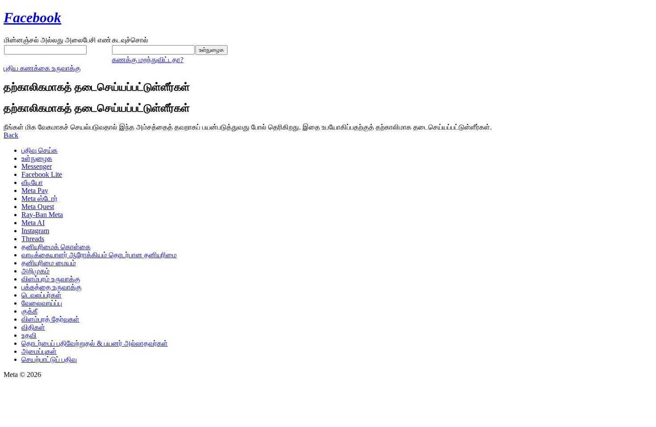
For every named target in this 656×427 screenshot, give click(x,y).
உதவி (29, 335)
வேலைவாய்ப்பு (41, 303)
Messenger (36, 166)
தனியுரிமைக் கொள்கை (56, 247)
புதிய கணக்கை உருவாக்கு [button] (42, 68)
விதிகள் (33, 327)
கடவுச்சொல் (130, 40)
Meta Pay (34, 190)
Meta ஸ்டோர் (39, 198)
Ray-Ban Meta (42, 214)
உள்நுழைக (36, 158)
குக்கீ (29, 311)
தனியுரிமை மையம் (48, 263)
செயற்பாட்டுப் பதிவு (49, 359)
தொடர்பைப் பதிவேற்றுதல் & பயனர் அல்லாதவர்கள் (94, 343)
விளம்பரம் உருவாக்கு (50, 279)
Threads (32, 239)
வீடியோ (32, 182)
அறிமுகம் (35, 271)
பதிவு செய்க (39, 150)
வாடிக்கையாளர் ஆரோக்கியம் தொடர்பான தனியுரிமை (99, 255)
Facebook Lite (41, 174)
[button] (11, 135)
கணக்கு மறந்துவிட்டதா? (147, 59)
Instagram (35, 230)
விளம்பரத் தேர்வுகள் (50, 319)
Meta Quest (37, 206)
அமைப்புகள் (39, 351)
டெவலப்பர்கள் (41, 295)
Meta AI (33, 222)
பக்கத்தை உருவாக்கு (51, 287)
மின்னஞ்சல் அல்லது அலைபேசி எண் (57, 40)
